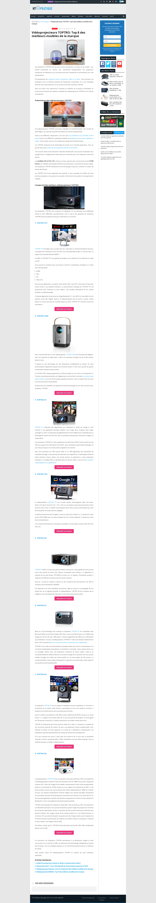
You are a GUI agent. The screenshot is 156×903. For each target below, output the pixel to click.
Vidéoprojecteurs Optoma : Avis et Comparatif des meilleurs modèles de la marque (64, 869)
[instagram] (116, 1)
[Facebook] (101, 1)
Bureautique (65, 16)
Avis (37, 883)
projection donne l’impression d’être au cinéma (64, 79)
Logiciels (49, 16)
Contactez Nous (114, 898)
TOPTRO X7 (75, 631)
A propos (101, 900)
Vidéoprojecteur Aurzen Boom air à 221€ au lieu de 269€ (116, 97)
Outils (112, 16)
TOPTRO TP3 (52, 502)
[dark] (121, 1)
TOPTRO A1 (39, 427)
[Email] (110, 1)
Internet (50, 1)
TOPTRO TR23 (71, 354)
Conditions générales (88, 898)
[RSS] (113, 1)
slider (40, 883)
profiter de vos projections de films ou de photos (61, 148)
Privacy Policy (102, 898)
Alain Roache (70, 28)
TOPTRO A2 (48, 705)
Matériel (97, 16)
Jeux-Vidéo (89, 16)
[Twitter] (107, 1)
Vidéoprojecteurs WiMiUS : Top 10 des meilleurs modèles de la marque (60, 872)
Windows (80, 16)
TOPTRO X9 (38, 570)
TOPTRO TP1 (39, 249)
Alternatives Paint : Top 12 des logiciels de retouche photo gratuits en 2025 (62, 866)
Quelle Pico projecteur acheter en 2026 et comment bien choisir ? (58, 863)
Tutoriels (105, 16)
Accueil (33, 16)
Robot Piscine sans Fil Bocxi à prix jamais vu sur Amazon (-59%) (116, 83)
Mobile (74, 16)
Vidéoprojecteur (48, 883)
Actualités (41, 16)
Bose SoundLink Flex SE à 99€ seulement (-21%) (116, 103)
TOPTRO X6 (51, 779)
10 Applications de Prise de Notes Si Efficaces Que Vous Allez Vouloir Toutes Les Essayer (66, 1)
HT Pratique (44, 22)
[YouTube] (104, 1)
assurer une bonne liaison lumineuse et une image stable (68, 642)
